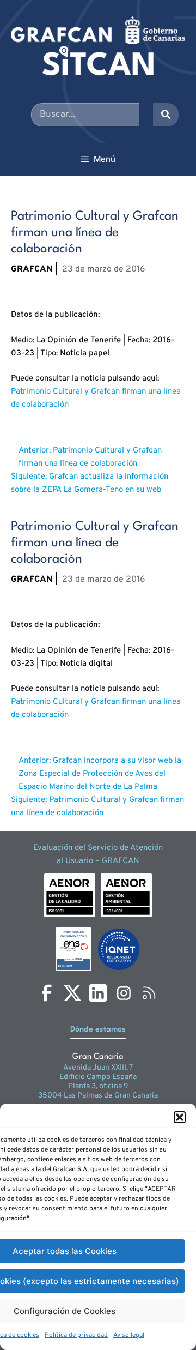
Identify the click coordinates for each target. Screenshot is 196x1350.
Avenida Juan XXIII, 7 (98, 1067)
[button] (179, 1117)
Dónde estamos (98, 1030)
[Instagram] (123, 993)
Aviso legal (128, 1335)
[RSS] (149, 993)
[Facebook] (47, 993)
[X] (72, 993)
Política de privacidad (76, 1335)
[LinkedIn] (98, 993)
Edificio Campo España (98, 1077)
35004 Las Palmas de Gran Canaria (98, 1095)
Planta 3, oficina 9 (98, 1086)
